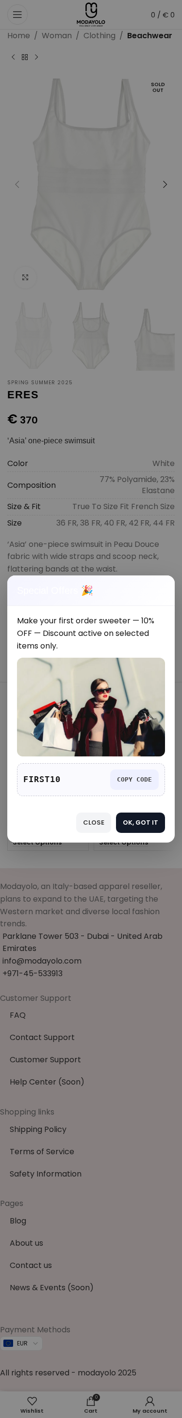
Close (93, 822)
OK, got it (140, 822)
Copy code (134, 779)
